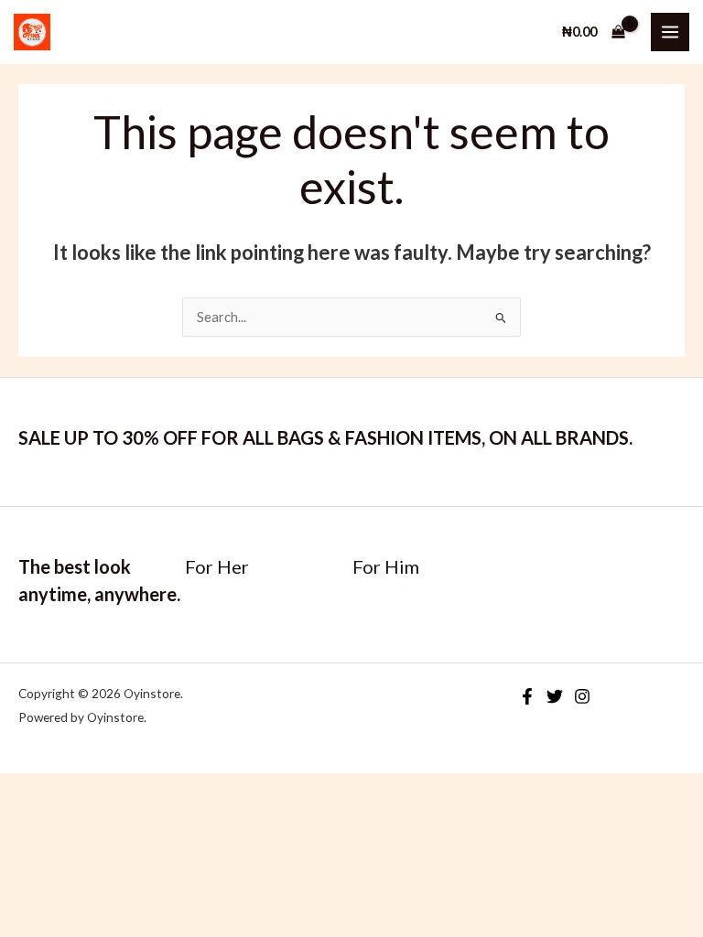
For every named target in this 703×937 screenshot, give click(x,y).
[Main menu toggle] (670, 32)
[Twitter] (554, 696)
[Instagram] (582, 696)
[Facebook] (527, 696)
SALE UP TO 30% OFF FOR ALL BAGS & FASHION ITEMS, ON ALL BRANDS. (325, 437)
